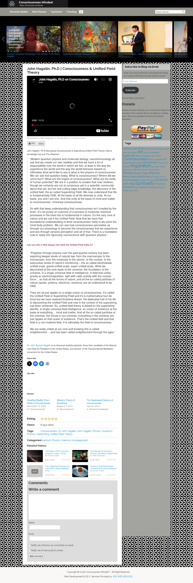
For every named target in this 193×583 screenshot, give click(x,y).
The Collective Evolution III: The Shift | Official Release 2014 (57, 468)
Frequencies (163, 163)
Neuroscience (130, 176)
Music (128, 173)
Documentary (129, 162)
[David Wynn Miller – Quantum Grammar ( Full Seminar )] (145, 39)
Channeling (155, 156)
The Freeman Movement (146, 187)
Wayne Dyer (133, 190)
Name (31, 522)
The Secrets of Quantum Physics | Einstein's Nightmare (103, 452)
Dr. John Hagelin (67, 431)
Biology (146, 156)
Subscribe (130, 90)
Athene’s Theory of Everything (66, 402)
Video (125, 190)
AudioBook (154, 152)
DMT (164, 159)
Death (159, 159)
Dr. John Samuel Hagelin (39, 345)
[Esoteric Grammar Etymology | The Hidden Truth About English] (33, 39)
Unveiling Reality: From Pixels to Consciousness (38, 402)
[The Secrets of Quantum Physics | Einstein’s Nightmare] (80, 456)
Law (162, 166)
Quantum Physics (50, 440)
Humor (126, 166)
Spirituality (145, 183)
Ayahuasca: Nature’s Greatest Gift (79, 54)
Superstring (42, 434)
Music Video (141, 173)
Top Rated (56, 12)
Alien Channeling (153, 149)
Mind (136, 169)
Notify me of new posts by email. (47, 550)
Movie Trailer (153, 170)
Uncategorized (79, 440)
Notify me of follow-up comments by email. (52, 545)
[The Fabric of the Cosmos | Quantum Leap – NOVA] (35, 456)
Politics (162, 177)
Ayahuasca (130, 155)
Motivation (143, 170)
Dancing (152, 159)
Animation (132, 152)
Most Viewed (39, 12)
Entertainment (150, 162)
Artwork (146, 153)
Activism (128, 148)
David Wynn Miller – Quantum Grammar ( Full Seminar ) (145, 54)
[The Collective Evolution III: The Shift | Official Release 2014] (35, 471)
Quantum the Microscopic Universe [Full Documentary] (103, 467)
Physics (96, 431)
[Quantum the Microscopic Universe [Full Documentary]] (80, 471)
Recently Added (19, 12)
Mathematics (128, 170)
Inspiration (140, 165)
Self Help (129, 183)
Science (65, 440)
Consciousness (49, 431)
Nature (154, 173)
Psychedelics (131, 179)
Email (31, 534)
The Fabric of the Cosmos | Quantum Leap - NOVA (57, 452)
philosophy (145, 176)
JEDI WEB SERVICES (123, 576)
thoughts (161, 187)
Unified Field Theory (61, 434)
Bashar (140, 156)
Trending (71, 12)
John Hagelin (84, 431)
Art (140, 152)
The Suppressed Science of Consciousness (100, 402)
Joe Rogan (156, 167)
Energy (139, 163)
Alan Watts (139, 148)
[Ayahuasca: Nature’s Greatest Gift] (89, 39)
